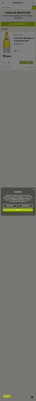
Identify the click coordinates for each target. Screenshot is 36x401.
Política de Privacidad (17, 198)
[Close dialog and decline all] (33, 189)
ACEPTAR (17, 209)
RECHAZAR (10, 205)
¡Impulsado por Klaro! (28, 213)
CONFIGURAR (25, 205)
